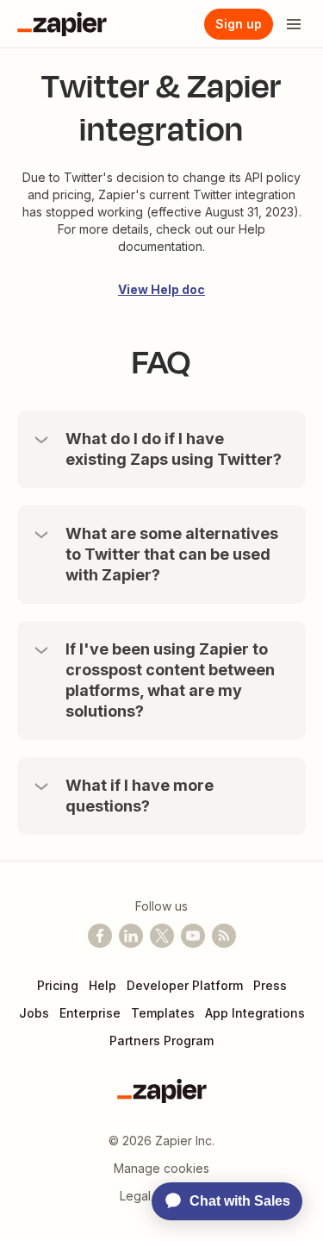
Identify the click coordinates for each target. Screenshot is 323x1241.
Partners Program (161, 1040)
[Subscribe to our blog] (224, 936)
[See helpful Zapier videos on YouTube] (193, 936)
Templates (163, 1013)
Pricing (57, 985)
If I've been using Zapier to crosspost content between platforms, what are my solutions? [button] (170, 680)
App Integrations (255, 1013)
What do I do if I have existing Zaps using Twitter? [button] (173, 448)
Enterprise (90, 1013)
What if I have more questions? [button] (139, 795)
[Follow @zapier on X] (162, 936)
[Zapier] (62, 24)
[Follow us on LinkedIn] (131, 936)
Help (102, 985)
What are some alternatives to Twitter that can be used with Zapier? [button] (171, 554)
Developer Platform (185, 985)
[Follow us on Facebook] (100, 936)
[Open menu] (293, 24)
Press (270, 985)
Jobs (34, 1013)
